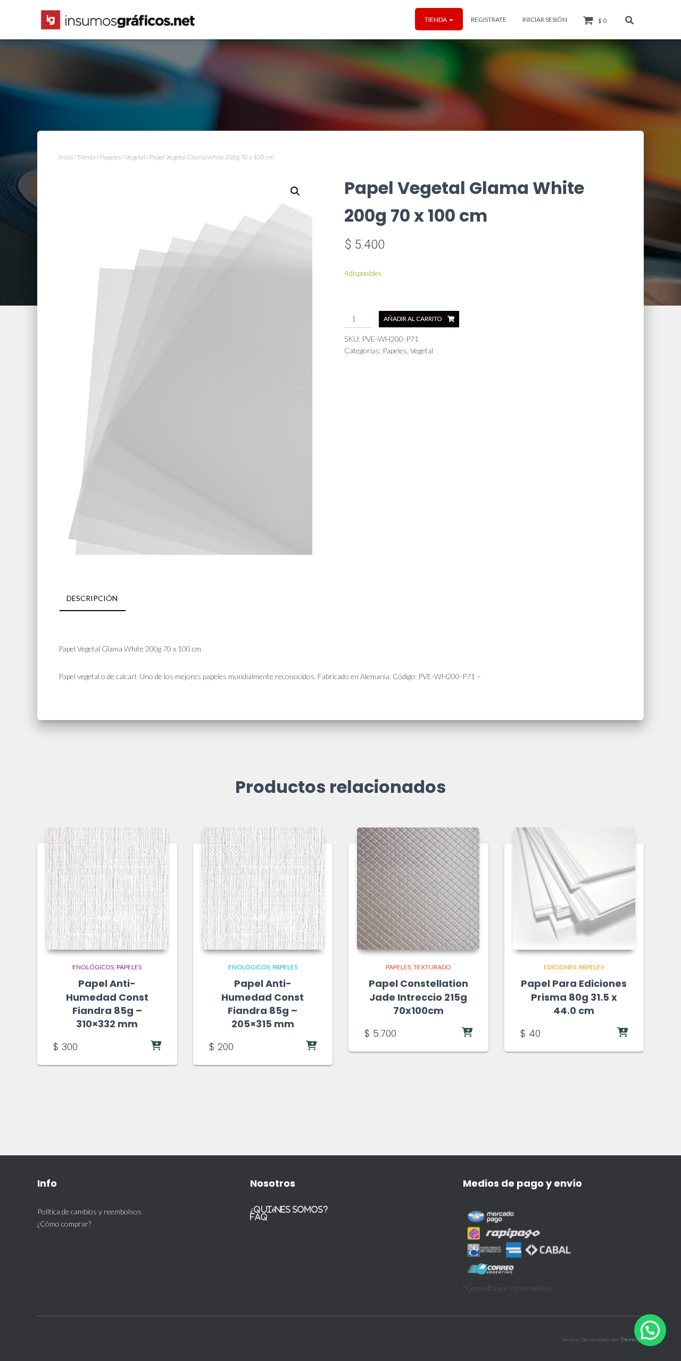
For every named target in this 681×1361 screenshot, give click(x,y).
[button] (450, 19)
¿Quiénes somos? (289, 1209)
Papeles (110, 157)
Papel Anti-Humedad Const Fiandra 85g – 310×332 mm (107, 1003)
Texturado (432, 967)
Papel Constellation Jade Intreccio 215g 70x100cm (418, 997)
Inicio (66, 157)
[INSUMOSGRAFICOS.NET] (119, 19)
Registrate (488, 19)
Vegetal (135, 157)
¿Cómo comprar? (64, 1223)
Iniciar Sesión (544, 19)
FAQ (259, 1217)
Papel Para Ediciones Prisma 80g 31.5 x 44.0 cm (574, 997)
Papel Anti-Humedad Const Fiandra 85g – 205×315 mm (262, 1003)
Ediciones (560, 967)
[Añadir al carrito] (134, 1046)
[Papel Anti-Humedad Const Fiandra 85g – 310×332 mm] (107, 888)
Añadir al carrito (413, 319)
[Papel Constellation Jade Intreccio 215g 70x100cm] (418, 888)
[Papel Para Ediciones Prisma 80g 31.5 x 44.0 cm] (574, 888)
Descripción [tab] (92, 598)
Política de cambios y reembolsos (89, 1211)
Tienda (436, 19)
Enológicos (93, 967)
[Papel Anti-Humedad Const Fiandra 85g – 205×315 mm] (263, 888)
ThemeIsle (632, 1339)
